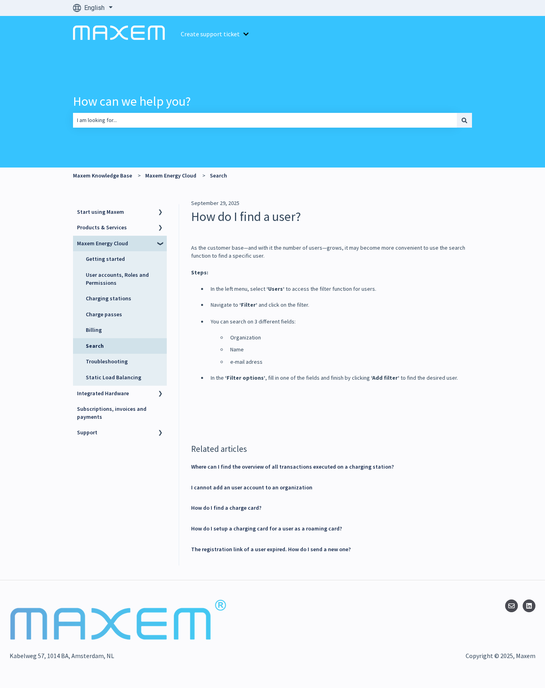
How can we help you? (132, 101)
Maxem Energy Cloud (170, 175)
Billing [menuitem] (94, 329)
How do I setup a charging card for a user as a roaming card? (266, 528)
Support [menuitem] (87, 432)
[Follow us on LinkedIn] (529, 605)
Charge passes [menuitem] (104, 314)
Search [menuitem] (95, 345)
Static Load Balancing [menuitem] (113, 377)
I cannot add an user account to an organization (251, 487)
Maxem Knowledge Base (102, 175)
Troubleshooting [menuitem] (107, 361)
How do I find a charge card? (226, 507)
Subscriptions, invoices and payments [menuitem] (111, 412)
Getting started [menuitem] (105, 258)
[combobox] (265, 120)
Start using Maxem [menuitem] (100, 211)
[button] (160, 213)
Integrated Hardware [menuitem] (103, 393)
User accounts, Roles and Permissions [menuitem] (117, 278)
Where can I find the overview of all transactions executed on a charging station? (292, 466)
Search (218, 175)
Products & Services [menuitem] (102, 227)
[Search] (464, 120)
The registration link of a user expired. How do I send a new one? (271, 549)
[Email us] (511, 605)
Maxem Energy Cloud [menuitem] (102, 243)
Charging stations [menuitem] (108, 298)
